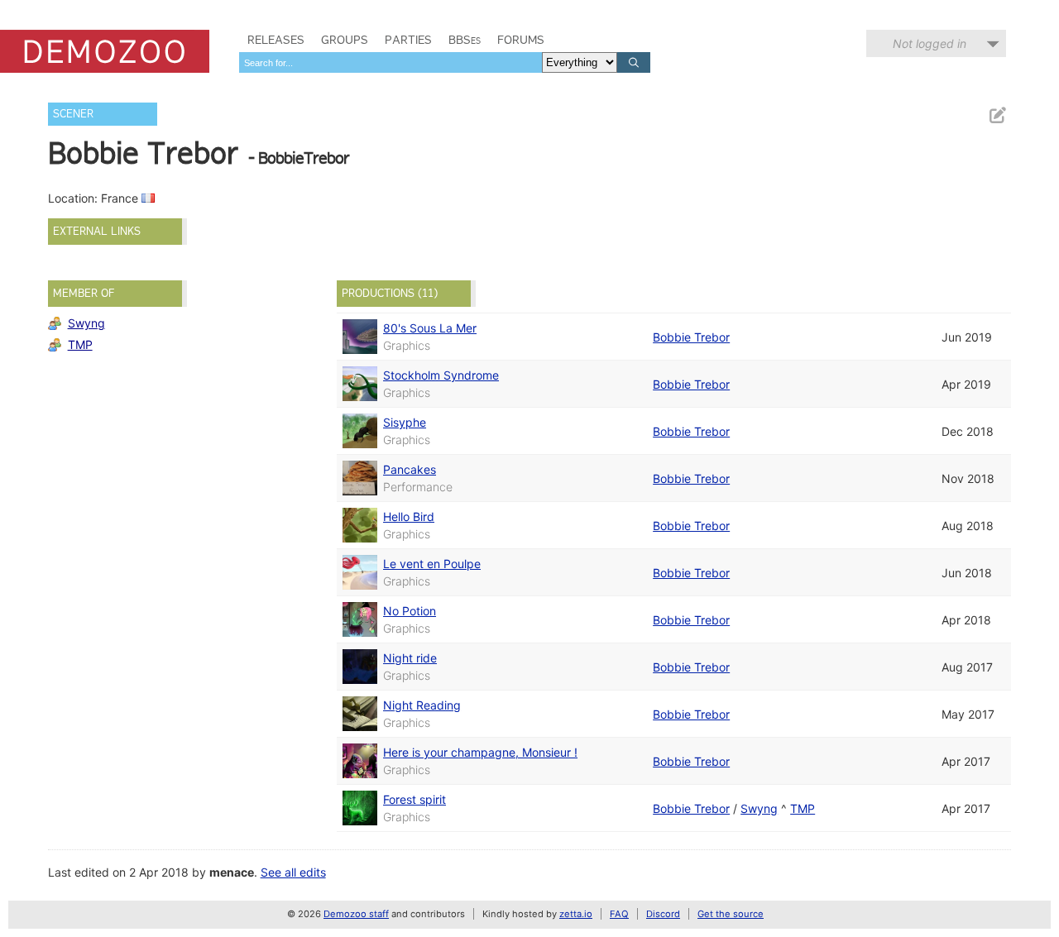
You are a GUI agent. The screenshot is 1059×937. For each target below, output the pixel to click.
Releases (275, 39)
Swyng (86, 323)
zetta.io (575, 914)
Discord (663, 914)
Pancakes (409, 469)
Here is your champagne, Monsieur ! (480, 752)
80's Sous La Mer (430, 328)
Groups (344, 39)
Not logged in (929, 43)
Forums (520, 39)
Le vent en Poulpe (432, 564)
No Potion (409, 611)
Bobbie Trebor (691, 337)
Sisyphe (404, 422)
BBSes (464, 39)
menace (231, 872)
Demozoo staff (356, 914)
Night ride (410, 658)
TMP (80, 344)
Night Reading (422, 705)
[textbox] (390, 62)
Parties (408, 39)
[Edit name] (997, 115)
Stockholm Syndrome (441, 375)
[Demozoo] (104, 51)
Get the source (730, 914)
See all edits (293, 872)
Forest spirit (414, 799)
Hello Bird (408, 516)
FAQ (619, 914)
